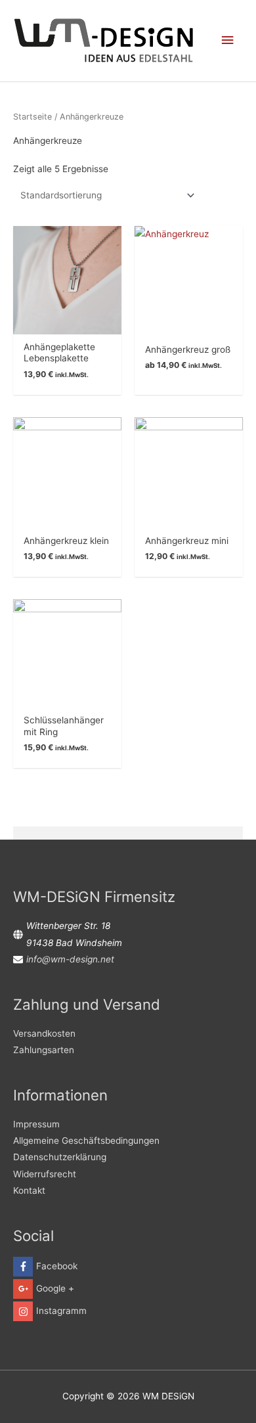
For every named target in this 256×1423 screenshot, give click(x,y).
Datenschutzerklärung (59, 1157)
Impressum (36, 1124)
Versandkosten (44, 1033)
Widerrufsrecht (44, 1174)
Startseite (32, 117)
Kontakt (29, 1190)
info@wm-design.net (70, 959)
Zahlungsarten (43, 1050)
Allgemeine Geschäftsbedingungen (86, 1140)
